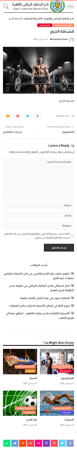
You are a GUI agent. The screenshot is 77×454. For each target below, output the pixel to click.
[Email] (8, 116)
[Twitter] (28, 116)
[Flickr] (38, 443)
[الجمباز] (20, 361)
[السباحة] (57, 403)
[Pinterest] (18, 116)
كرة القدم (28, 412)
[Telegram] (14, 443)
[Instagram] (46, 443)
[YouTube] (30, 443)
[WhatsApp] (6, 443)
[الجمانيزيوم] (57, 361)
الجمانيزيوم (45, 25)
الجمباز (30, 371)
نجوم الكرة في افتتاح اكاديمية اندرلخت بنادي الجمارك (39, 305)
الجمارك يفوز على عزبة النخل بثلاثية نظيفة (45, 298)
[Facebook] (37, 116)
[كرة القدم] (20, 403)
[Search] (7, 6)
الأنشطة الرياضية (63, 25)
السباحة (66, 412)
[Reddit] (22, 443)
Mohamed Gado (59, 39)
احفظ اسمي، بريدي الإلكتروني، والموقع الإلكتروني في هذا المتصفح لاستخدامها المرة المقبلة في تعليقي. (37, 235)
